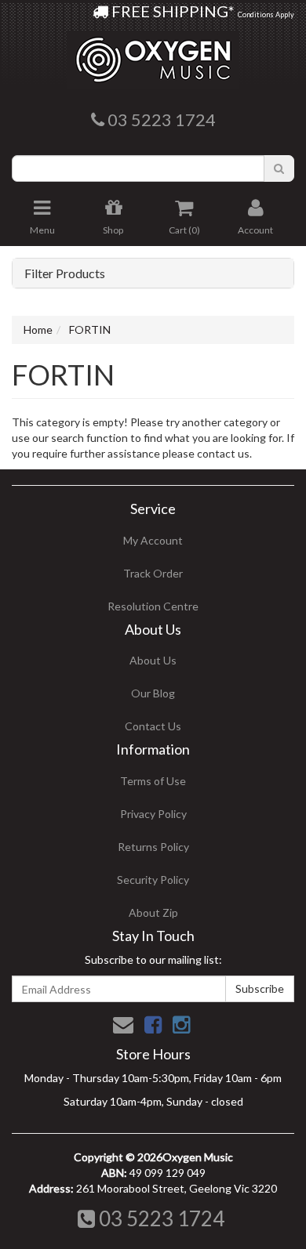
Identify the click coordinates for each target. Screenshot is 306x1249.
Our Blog (153, 693)
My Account (153, 540)
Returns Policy (153, 846)
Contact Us (153, 726)
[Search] (279, 168)
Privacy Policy (153, 813)
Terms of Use (153, 780)
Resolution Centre (153, 606)
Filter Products (64, 273)
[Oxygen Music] (153, 53)
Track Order (153, 573)
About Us (153, 660)
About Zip (153, 912)
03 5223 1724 (159, 1218)
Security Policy (153, 879)
